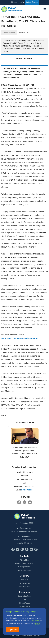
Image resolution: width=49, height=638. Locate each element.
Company (24, 576)
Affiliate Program (24, 570)
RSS (24, 600)
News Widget (24, 603)
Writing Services (24, 567)
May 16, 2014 (24, 33)
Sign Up (14, 2)
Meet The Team (24, 586)
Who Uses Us (24, 583)
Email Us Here (27, 490)
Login (22, 2)
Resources (24, 592)
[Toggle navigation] (45, 9)
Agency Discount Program (24, 563)
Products (24, 556)
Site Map (37, 635)
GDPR (37, 623)
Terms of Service (26, 635)
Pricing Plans (24, 560)
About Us (24, 580)
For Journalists (24, 606)
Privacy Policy (14, 635)
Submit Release (32, 2)
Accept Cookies (12, 630)
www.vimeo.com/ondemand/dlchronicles (19, 338)
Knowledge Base (24, 596)
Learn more (34, 620)
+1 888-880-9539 (26, 523)
